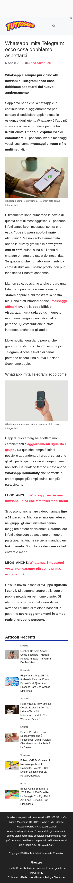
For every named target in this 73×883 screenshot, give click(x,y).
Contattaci (58, 853)
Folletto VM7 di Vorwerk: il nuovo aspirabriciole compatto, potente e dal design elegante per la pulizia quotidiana (35, 768)
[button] (53, 26)
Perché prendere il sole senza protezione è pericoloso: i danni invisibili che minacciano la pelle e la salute (35, 740)
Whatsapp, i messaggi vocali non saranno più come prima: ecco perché (34, 568)
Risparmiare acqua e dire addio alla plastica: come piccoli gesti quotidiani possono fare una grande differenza (35, 683)
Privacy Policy (43, 877)
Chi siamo (13, 877)
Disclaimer (59, 877)
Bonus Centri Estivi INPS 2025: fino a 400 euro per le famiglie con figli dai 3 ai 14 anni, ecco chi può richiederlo (35, 796)
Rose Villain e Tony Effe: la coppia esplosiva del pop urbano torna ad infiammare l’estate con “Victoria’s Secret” (35, 711)
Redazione (27, 877)
